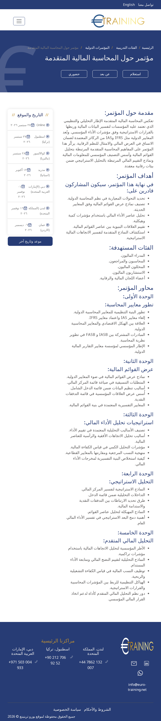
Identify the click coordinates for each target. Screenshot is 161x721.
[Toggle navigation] (19, 21)
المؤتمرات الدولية (97, 47)
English (129, 4)
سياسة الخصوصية (67, 709)
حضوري (74, 74)
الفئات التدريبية (126, 47)
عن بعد (105, 74)
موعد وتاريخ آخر (30, 241)
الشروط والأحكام (97, 709)
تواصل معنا (145, 4)
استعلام (135, 74)
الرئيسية (147, 47)
